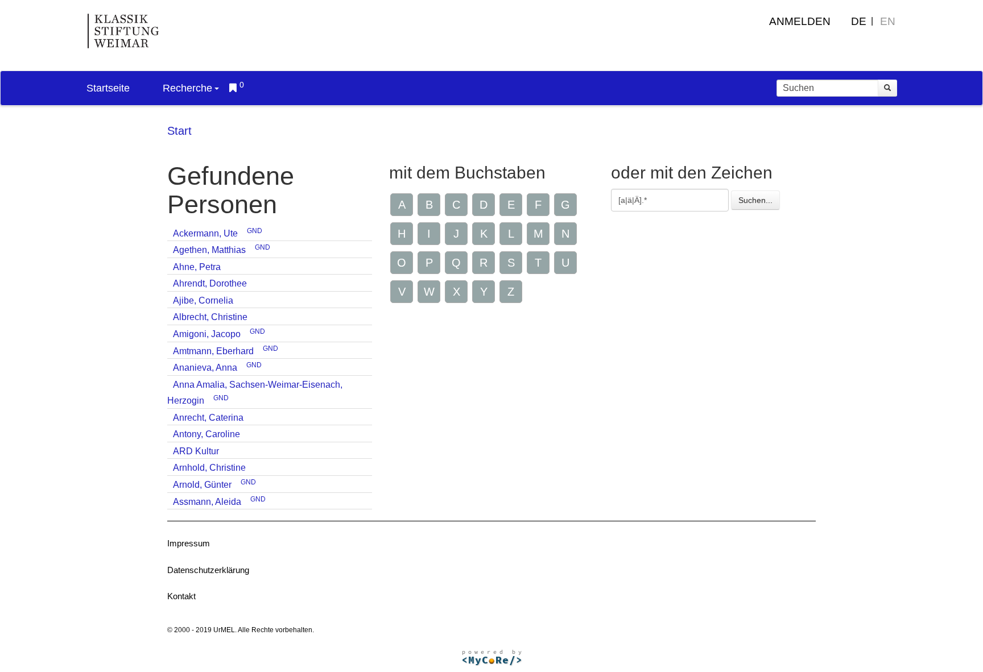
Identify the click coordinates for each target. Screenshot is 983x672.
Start (179, 131)
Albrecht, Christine (210, 317)
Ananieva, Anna (205, 367)
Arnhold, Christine (209, 467)
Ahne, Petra (197, 267)
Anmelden (800, 21)
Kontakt (181, 596)
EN (887, 21)
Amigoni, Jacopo (207, 334)
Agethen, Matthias (209, 250)
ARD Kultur (196, 451)
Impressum (188, 543)
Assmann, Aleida (207, 502)
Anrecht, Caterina (208, 417)
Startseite (108, 88)
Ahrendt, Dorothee (210, 283)
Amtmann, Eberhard (213, 351)
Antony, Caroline (206, 434)
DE (858, 21)
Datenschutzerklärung (208, 570)
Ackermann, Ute (205, 233)
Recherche (187, 88)
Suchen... (755, 200)
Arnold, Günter (202, 485)
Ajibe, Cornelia (203, 300)
